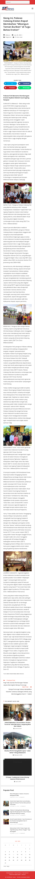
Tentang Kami (9, 873)
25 (9, 860)
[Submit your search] (28, 2)
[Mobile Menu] (32, 8)
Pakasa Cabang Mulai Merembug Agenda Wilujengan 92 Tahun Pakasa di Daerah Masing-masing (20, 811)
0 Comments (21, 797)
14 (21, 854)
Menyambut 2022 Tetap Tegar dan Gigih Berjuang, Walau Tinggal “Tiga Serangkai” (20, 829)
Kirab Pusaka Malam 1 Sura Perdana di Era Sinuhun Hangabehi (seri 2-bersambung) (21, 820)
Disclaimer (25, 873)
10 (5, 854)
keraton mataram (11, 673)
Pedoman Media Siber (14, 874)
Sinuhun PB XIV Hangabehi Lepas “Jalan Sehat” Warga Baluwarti (17, 752)
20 (17, 857)
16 (29, 854)
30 (29, 860)
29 (25, 860)
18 (9, 857)
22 (25, 857)
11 (9, 854)
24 (5, 860)
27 (17, 860)
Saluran (24, 874)
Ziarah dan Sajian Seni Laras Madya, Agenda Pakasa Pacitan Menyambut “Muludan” (20, 802)
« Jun (4, 866)
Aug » (8, 866)
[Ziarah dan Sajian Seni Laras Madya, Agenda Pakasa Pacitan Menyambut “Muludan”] (6, 803)
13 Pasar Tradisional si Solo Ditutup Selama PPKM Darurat (17, 778)
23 (29, 857)
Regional (8, 37)
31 (5, 863)
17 (5, 857)
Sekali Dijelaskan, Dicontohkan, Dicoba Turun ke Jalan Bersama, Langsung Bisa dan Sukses (17, 724)
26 (13, 860)
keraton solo (20, 673)
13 (17, 854)
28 (21, 860)
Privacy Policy (18, 873)
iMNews (7, 35)
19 (13, 857)
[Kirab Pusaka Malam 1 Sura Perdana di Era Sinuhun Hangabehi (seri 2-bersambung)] (6, 821)
